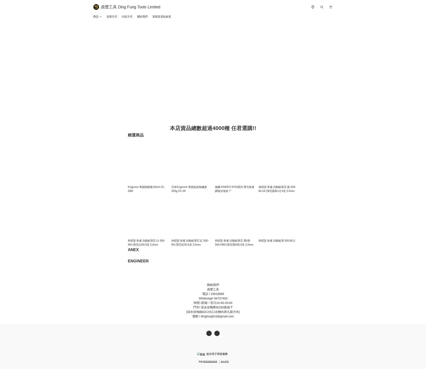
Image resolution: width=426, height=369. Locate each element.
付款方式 (127, 16)
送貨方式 (111, 16)
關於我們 (142, 16)
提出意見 (225, 362)
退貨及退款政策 (161, 16)
